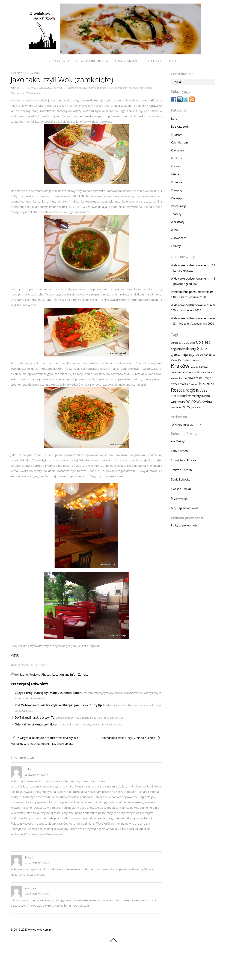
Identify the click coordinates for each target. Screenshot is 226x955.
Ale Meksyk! (178, 441)
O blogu (154, 61)
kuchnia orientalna (98, 87)
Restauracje (55, 87)
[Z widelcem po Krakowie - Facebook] (173, 101)
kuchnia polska (193, 372)
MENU (15, 655)
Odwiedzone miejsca (92, 61)
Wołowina (31, 93)
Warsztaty (177, 222)
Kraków (31, 87)
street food (179, 396)
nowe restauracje (199, 378)
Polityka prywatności (184, 525)
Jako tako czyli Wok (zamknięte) (62, 79)
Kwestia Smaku (181, 489)
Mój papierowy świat (184, 508)
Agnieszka (16, 87)
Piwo (191, 384)
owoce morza (179, 384)
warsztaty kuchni (199, 396)
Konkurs (176, 158)
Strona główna (57, 61)
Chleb (192, 342)
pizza (196, 384)
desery (191, 349)
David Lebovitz (180, 479)
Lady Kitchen (179, 451)
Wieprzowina (18, 93)
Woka (155, 100)
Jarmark (199, 354)
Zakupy (176, 246)
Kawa (174, 360)
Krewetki (194, 367)
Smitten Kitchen (181, 470)
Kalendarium (179, 142)
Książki (175, 174)
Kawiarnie (177, 150)
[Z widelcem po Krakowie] (113, 51)
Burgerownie (184, 343)
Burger (174, 342)
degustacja (178, 349)
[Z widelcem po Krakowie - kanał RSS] (192, 101)
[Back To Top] (113, 940)
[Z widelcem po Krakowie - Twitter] (185, 101)
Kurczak (113, 87)
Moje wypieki (179, 498)
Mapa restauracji (128, 61)
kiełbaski (195, 360)
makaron (122, 87)
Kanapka (209, 354)
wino (191, 401)
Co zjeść (203, 342)
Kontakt (174, 61)
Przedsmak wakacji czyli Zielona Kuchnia (129, 738)
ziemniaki (176, 407)
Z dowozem (178, 238)
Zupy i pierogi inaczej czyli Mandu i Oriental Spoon (48, 693)
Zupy (39, 93)
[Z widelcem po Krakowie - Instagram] (180, 101)
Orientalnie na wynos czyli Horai (36, 724)
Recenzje (42, 87)
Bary (174, 119)
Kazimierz (72, 87)
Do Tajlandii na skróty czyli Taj (35, 717)
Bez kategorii (180, 126)
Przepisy (176, 190)
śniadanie (196, 407)
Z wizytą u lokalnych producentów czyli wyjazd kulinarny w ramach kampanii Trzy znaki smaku (44, 741)
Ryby (199, 390)
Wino (174, 230)
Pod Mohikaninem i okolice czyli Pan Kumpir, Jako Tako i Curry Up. (58, 705)
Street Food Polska (183, 460)
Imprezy (176, 134)
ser (206, 390)
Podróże (176, 182)
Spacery (176, 214)
